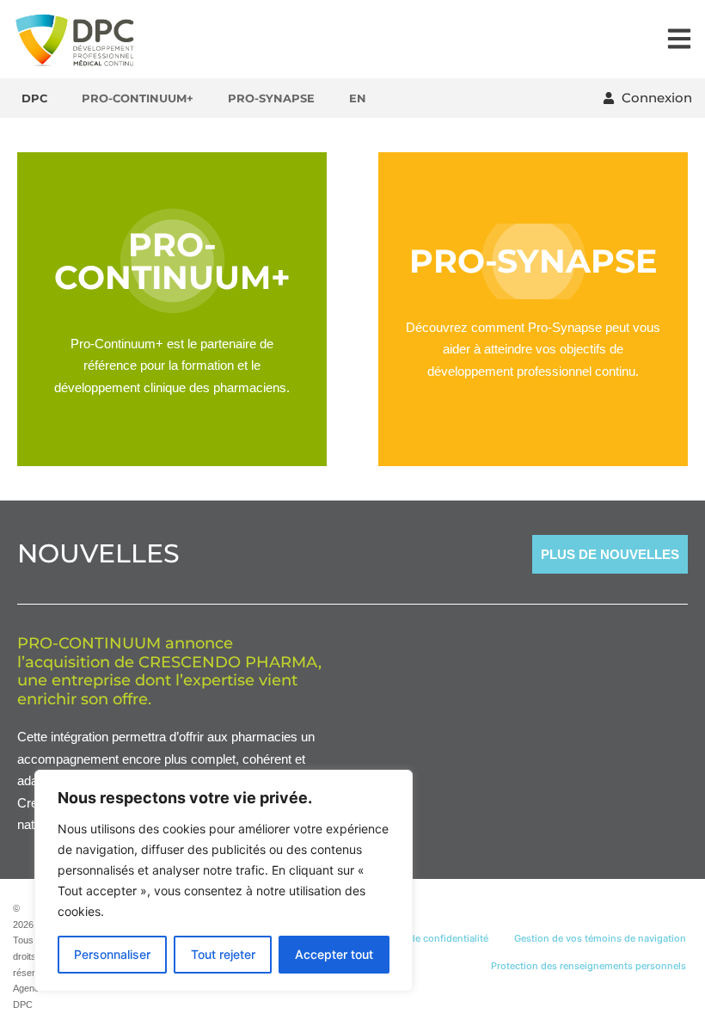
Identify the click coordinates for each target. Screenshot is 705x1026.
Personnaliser (112, 954)
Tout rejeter (223, 954)
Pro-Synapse (271, 98)
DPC (34, 98)
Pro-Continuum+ (137, 98)
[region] (223, 881)
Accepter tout (334, 954)
